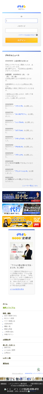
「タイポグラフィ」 (21, 114)
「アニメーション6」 (21, 171)
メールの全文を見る (17, 289)
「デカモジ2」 (19, 147)
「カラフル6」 (19, 130)
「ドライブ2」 (19, 106)
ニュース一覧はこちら (30, 185)
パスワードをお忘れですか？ (27, 35)
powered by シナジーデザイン (34, 373)
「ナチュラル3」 (20, 138)
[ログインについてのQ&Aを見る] (37, 35)
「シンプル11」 (19, 122)
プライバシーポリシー (17, 373)
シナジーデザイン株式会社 (17, 384)
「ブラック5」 (19, 155)
